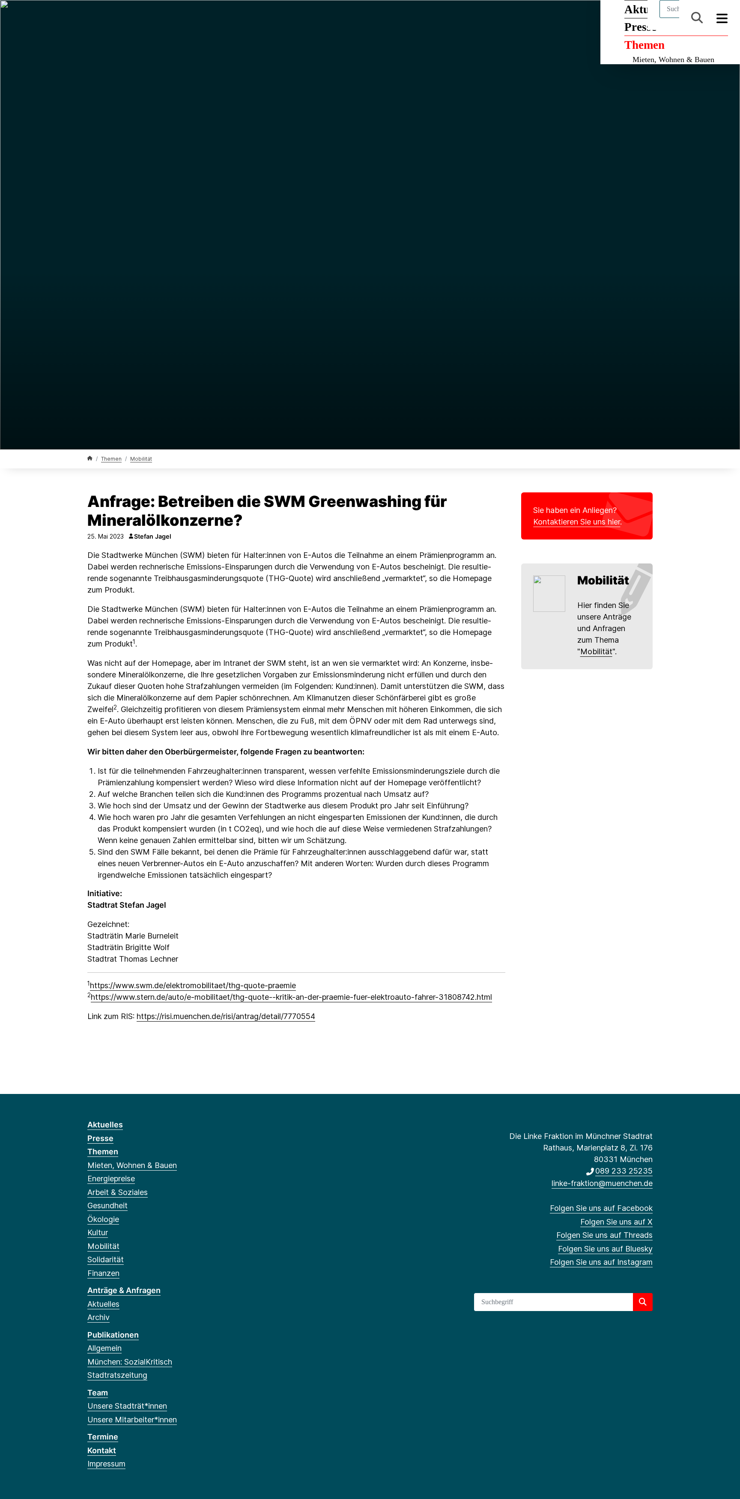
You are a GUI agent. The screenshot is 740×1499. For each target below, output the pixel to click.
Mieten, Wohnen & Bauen (673, 59)
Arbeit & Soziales (117, 1192)
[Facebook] (91, 18)
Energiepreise (111, 1178)
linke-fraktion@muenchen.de (602, 1183)
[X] (105, 18)
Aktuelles (105, 1124)
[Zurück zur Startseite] (89, 458)
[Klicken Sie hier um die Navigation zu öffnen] (722, 18)
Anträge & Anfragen (124, 1290)
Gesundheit (107, 1205)
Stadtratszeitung (117, 1375)
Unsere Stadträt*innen (127, 1405)
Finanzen (103, 1273)
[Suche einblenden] (697, 18)
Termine (102, 1436)
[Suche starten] (643, 1302)
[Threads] (120, 18)
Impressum (106, 1463)
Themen (644, 45)
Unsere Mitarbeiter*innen (132, 1419)
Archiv (98, 1317)
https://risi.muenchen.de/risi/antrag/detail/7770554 (226, 1016)
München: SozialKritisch (129, 1361)
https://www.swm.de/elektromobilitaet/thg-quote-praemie (193, 985)
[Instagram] (148, 18)
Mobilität (141, 459)
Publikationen (113, 1334)
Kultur (97, 1232)
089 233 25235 (624, 1170)
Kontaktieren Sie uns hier (576, 521)
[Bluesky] (134, 18)
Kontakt (101, 1450)
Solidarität (105, 1259)
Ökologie (103, 1219)
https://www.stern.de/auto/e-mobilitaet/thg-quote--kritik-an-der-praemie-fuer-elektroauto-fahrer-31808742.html (291, 996)
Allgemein (104, 1348)
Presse (100, 1138)
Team (97, 1392)
